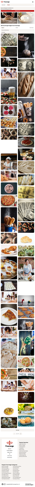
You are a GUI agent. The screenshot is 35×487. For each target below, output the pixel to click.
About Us (9, 448)
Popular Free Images (5, 467)
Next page (17, 430)
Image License (9, 452)
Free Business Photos (5, 471)
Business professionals (23, 456)
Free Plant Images (16, 471)
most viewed (31, 27)
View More (25, 17)
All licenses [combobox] (3, 32)
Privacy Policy (9, 457)
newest (17, 27)
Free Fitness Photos (16, 470)
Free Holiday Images (16, 474)
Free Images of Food (5, 474)
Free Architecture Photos (17, 466)
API (9, 453)
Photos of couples (22, 445)
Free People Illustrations (6, 478)
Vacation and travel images (23, 450)
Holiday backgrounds (22, 455)
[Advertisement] (9, 146)
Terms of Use (9, 455)
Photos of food (21, 449)
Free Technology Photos (17, 477)
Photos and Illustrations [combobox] (5, 30)
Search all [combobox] (3, 4)
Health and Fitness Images (6, 477)
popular (3, 27)
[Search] (33, 5)
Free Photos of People (5, 470)
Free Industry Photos (16, 478)
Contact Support (10, 450)
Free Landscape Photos (5, 469)
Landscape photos (22, 446)
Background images (22, 453)
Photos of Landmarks (16, 473)
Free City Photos (15, 469)
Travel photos (21, 448)
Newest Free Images (5, 466)
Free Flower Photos (16, 467)
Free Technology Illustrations (6, 473)
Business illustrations (22, 452)
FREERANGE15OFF (17, 10)
